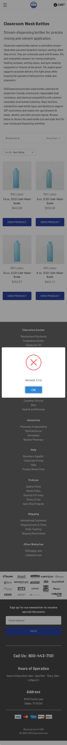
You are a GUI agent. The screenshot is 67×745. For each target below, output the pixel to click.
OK (33, 390)
